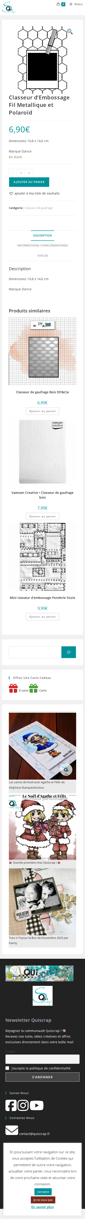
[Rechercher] (68, 652)
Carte (42, 690)
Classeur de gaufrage (39, 208)
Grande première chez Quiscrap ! (34, 862)
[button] (34, 193)
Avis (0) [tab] (42, 256)
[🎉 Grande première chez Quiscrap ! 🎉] (42, 826)
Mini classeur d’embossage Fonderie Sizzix (42, 597)
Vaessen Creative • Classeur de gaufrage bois (42, 494)
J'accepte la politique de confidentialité (41, 1068)
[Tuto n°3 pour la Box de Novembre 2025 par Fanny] (42, 901)
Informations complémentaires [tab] (42, 245)
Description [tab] (42, 235)
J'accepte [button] (43, 1192)
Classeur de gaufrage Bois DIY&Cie (42, 392)
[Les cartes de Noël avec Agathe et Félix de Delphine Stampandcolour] (42, 746)
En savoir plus (42, 1207)
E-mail (10, 1051)
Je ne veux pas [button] (43, 1200)
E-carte (23, 690)
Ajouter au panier (29, 182)
